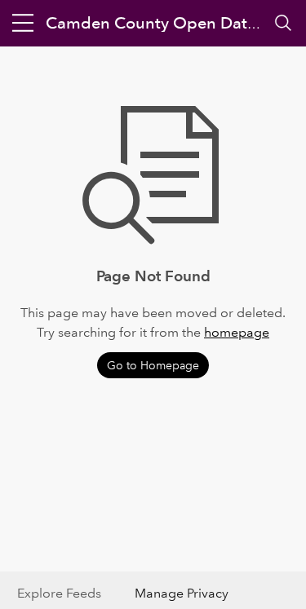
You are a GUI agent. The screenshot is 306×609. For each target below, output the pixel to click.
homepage (236, 332)
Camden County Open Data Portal (175, 23)
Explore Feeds (59, 593)
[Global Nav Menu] (23, 23)
